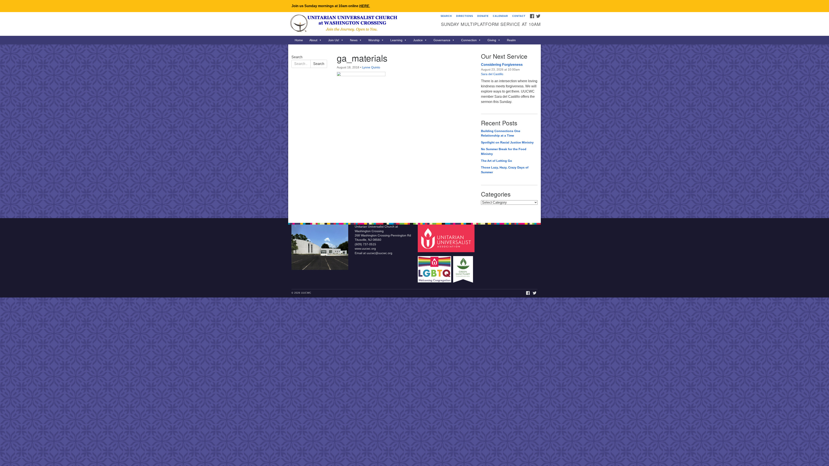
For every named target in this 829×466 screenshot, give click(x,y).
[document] (414, 131)
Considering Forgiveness (502, 64)
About (313, 40)
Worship (374, 40)
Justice (418, 40)
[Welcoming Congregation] (435, 267)
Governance (441, 40)
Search (446, 16)
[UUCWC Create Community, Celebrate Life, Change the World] (362, 24)
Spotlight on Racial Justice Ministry (507, 142)
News (354, 40)
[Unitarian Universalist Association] (447, 238)
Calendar (500, 16)
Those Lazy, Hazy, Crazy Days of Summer (504, 170)
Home (299, 40)
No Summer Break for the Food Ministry (503, 151)
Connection (469, 40)
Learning (396, 40)
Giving (491, 40)
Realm (511, 40)
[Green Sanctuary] (463, 267)
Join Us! (333, 40)
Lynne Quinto (371, 67)
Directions (464, 16)
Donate (483, 16)
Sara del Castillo (492, 74)
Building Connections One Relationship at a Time (500, 133)
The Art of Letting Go (496, 160)
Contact (518, 16)
